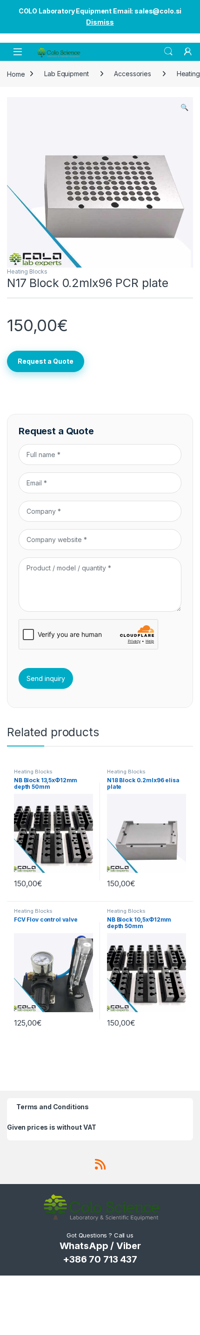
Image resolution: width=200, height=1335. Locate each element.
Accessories (132, 74)
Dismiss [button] (99, 22)
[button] (184, 107)
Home (16, 74)
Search (168, 51)
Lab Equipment (66, 74)
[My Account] (188, 51)
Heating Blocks (27, 271)
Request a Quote (45, 361)
